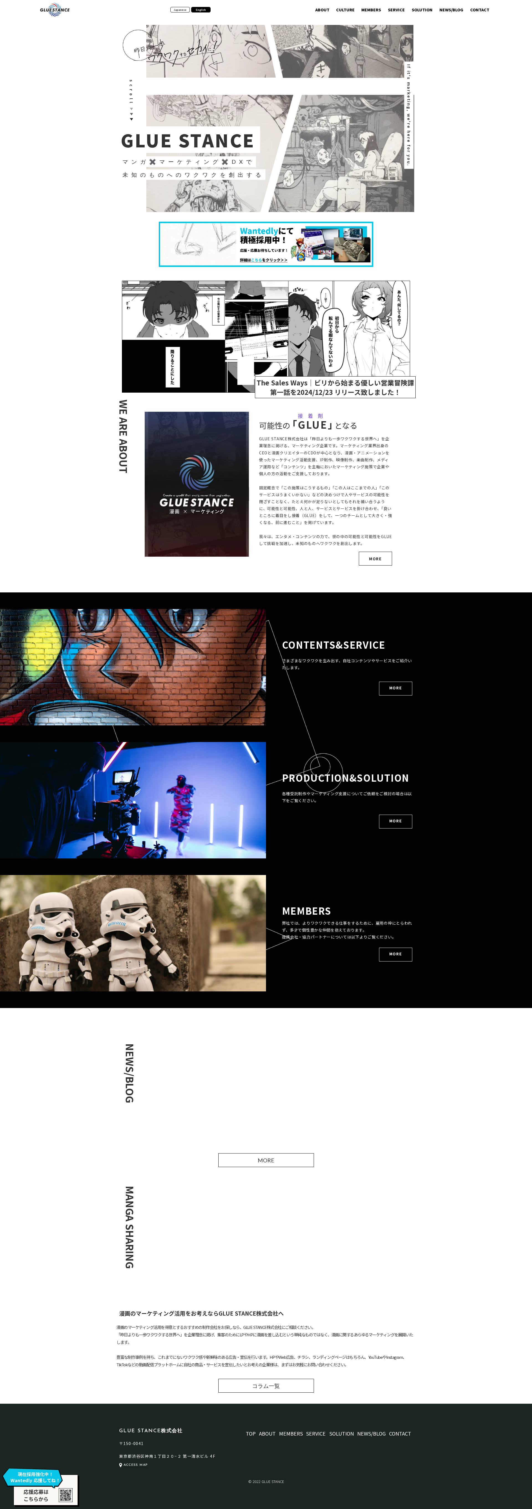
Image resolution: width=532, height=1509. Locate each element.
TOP (251, 1433)
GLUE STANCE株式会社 (151, 1431)
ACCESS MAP (136, 1465)
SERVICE (396, 9)
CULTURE (345, 9)
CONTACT (479, 9)
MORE (375, 558)
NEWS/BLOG (451, 9)
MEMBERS (371, 9)
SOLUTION (422, 9)
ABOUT (322, 9)
